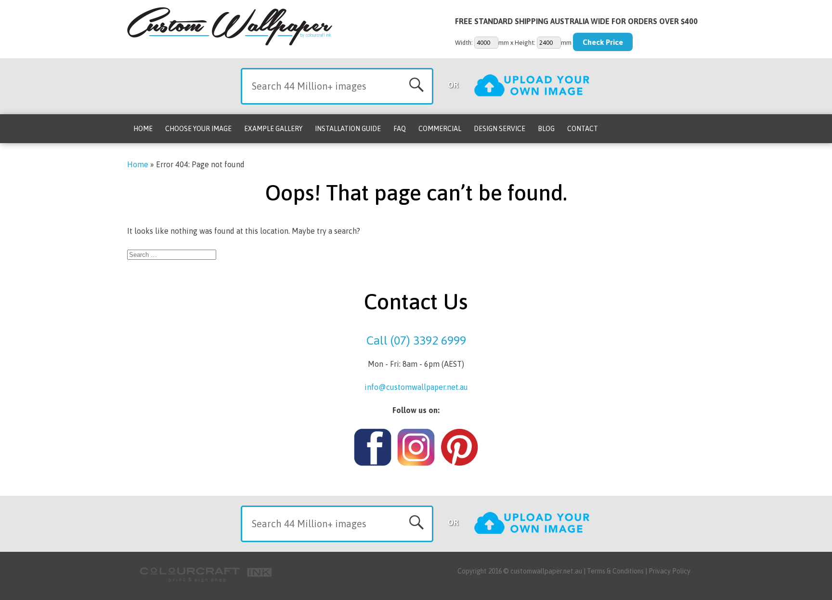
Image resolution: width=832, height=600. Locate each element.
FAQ (399, 129)
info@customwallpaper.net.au (416, 387)
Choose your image (198, 129)
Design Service (499, 129)
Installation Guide (348, 129)
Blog (546, 129)
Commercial (439, 129)
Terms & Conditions (615, 571)
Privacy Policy (669, 571)
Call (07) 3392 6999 (416, 340)
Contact (582, 129)
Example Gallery (273, 129)
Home (143, 129)
